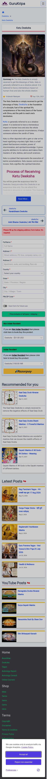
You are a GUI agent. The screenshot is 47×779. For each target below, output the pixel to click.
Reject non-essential (23, 762)
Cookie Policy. (27, 747)
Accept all (23, 754)
